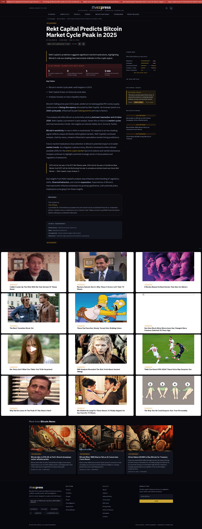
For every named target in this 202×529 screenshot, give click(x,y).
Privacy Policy (107, 506)
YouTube (44, 509)
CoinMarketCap (52, 513)
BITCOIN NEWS (51, 23)
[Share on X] (79, 44)
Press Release (133, 14)
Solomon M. (53, 40)
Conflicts (65, 14)
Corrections (106, 500)
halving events (84, 110)
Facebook (33, 509)
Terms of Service (108, 510)
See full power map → (141, 72)
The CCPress (52, 205)
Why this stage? (149, 102)
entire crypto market (75, 151)
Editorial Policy (107, 496)
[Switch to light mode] (171, 8)
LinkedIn (38, 513)
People (77, 14)
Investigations (102, 14)
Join (156, 501)
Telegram (54, 509)
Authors (105, 493)
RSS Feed (106, 503)
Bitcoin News (61, 18)
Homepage (51, 19)
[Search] (166, 8)
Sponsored (118, 14)
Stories (52, 14)
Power (88, 14)
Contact (105, 516)
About (104, 490)
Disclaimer (106, 513)
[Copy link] (83, 44)
